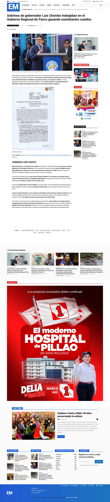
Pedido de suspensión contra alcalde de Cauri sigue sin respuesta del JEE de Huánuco (90, 134)
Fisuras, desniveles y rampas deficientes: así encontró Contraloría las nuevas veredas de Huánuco (21, 458)
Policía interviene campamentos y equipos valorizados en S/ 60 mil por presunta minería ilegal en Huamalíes (58, 9)
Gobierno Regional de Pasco (28, 230)
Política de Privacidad (93, 465)
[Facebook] (83, 1)
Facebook (65, 485)
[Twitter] (89, 1)
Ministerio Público (56, 230)
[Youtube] (97, 485)
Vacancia (48, 232)
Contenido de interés (78, 52)
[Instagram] (85, 1)
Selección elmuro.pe (13, 25)
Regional (84, 130)
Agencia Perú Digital (72, 497)
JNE (37, 230)
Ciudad (16, 453)
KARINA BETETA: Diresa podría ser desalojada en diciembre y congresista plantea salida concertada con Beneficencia (89, 144)
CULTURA (17, 408)
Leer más (61, 436)
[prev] (99, 9)
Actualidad (58, 267)
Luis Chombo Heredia (45, 230)
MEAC (75, 58)
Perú (68, 230)
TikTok (84, 485)
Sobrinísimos (41, 232)
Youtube (100, 485)
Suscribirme (99, 461)
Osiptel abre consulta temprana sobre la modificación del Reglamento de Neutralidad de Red (85, 55)
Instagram (75, 485)
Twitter (92, 485)
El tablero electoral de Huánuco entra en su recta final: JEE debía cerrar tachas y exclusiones (22, 477)
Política (16, 473)
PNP (35, 232)
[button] (100, 5)
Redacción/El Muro (35, 273)
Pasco (63, 230)
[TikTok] (87, 1)
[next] (102, 9)
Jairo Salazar (13, 29)
